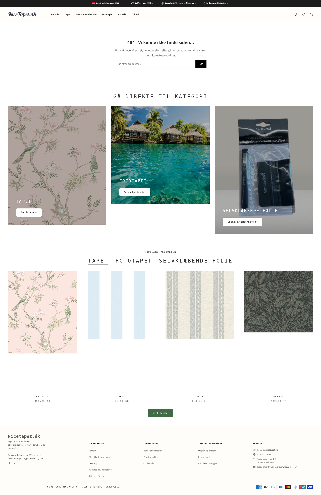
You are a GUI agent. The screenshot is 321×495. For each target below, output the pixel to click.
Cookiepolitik (149, 463)
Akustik (122, 14)
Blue (199, 396)
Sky (121, 396)
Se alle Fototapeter (134, 192)
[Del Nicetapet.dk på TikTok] (19, 463)
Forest (278, 396)
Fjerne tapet (204, 457)
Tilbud (135, 14)
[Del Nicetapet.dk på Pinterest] (14, 463)
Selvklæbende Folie (86, 14)
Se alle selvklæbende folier (242, 222)
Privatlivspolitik (150, 457)
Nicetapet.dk (24, 436)
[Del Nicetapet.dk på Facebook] (9, 463)
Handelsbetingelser (152, 450)
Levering (93, 463)
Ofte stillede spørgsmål (99, 457)
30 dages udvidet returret (100, 469)
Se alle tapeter (29, 212)
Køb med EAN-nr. (96, 476)
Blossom (42, 396)
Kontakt (92, 450)
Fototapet (107, 14)
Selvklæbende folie (196, 261)
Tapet (68, 14)
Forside (55, 14)
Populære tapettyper (208, 463)
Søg (201, 64)
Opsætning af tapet (207, 450)
